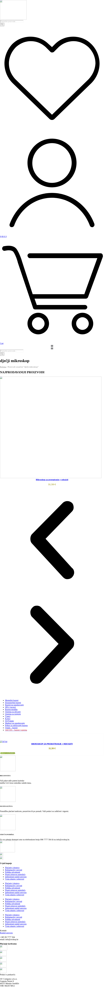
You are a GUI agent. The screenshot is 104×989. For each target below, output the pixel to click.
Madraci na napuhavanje (15, 723)
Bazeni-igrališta (11, 709)
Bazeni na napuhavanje (14, 705)
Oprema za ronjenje (13, 714)
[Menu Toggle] (52, 346)
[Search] (2, 24)
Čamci (7, 716)
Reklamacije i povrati (13, 870)
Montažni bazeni (11, 700)
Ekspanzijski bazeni (13, 703)
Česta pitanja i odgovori (14, 879)
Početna (3, 367)
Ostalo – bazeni (11, 728)
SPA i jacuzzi (10, 707)
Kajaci (7, 719)
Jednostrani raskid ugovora (16, 877)
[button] (52, 540)
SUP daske (9, 721)
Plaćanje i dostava (12, 868)
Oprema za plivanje (13, 712)
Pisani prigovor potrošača (15, 874)
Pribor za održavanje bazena (16, 725)
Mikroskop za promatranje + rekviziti (52, 480)
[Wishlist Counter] (52, 130)
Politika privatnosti (12, 872)
